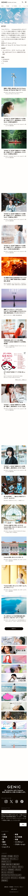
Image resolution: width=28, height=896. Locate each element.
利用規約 (11, 886)
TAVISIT (11, 872)
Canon (18, 869)
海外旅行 (11, 869)
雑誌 (4, 842)
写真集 (10, 856)
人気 (4, 834)
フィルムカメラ (6, 877)
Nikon (15, 866)
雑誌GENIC (6, 858)
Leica (4, 872)
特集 (16, 839)
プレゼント (15, 877)
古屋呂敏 (22, 877)
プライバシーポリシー (12, 818)
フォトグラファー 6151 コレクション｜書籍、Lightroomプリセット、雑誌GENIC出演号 (14, 52)
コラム (4, 844)
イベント (5, 869)
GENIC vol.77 (6, 861)
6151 (21, 866)
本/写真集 (18, 837)
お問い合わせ (14, 889)
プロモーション (20, 844)
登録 (23, 824)
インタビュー (19, 842)
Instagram (6, 59)
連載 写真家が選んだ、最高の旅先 (11, 864)
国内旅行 (5, 880)
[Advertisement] (14, 176)
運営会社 (6, 886)
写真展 (4, 837)
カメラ (16, 856)
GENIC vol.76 (6, 866)
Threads (5, 61)
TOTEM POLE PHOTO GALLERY (12, 875)
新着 (16, 834)
